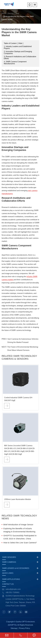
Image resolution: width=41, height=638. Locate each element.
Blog (17, 13)
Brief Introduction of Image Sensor (18, 524)
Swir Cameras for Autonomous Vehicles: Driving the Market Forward (23, 340)
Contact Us (8, 584)
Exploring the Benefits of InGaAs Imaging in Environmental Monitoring (19, 530)
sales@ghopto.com (13, 589)
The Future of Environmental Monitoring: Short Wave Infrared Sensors (22, 348)
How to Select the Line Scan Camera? (20, 543)
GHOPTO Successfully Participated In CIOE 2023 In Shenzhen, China (20, 537)
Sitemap (14, 628)
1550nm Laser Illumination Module (17, 499)
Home (4, 13)
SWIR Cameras (9, 562)
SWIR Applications (11, 579)
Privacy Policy (24, 628)
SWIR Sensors (9, 557)
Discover (11, 13)
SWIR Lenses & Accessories (15, 568)
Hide (20, 43)
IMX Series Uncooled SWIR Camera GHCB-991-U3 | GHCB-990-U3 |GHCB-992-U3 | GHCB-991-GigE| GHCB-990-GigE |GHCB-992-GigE (19, 450)
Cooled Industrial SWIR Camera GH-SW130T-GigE (18, 399)
